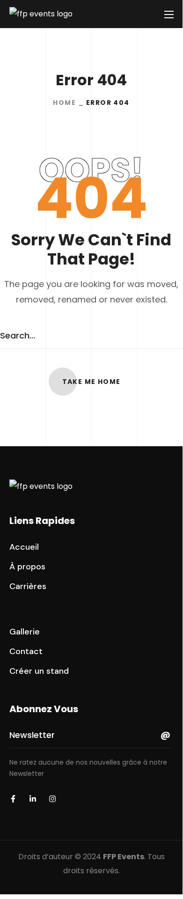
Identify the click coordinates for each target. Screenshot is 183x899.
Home (64, 102)
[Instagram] (52, 798)
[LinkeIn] (32, 798)
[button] (91, 382)
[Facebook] (13, 798)
